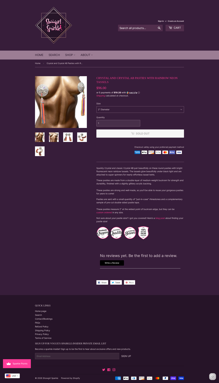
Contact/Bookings (43, 319)
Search (54, 55)
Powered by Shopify (70, 378)
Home (39, 55)
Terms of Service (43, 338)
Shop (69, 55)
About (86, 55)
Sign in (161, 21)
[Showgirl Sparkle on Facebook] (108, 370)
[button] (140, 92)
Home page (40, 311)
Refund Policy (41, 326)
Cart (177, 27)
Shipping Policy (42, 330)
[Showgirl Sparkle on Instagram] (113, 370)
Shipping (100, 95)
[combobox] (12, 375)
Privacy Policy (42, 334)
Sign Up (126, 356)
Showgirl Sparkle (50, 378)
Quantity (100, 117)
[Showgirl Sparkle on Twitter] (103, 370)
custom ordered (104, 212)
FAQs (37, 322)
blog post (160, 218)
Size (98, 103)
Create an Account (176, 21)
